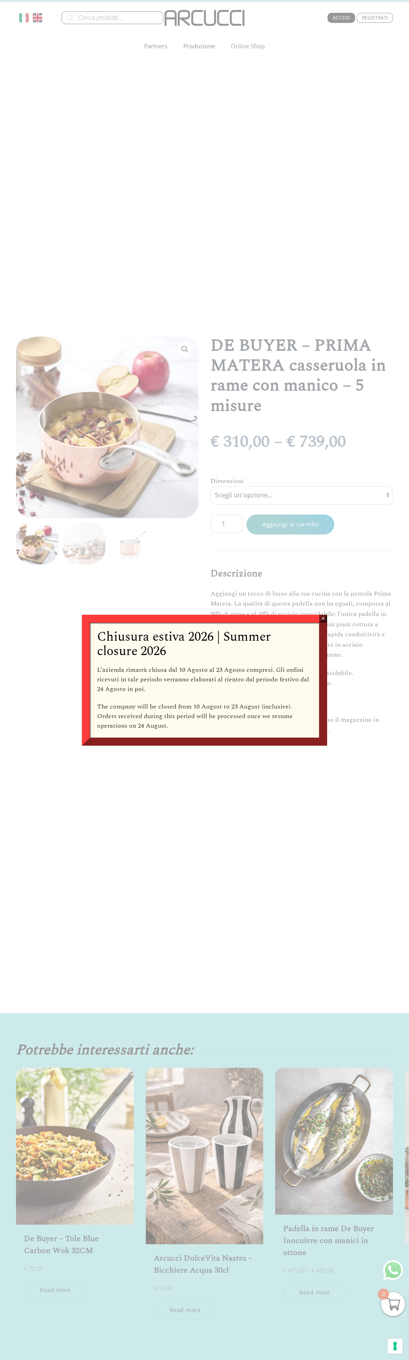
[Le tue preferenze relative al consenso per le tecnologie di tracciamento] (395, 1346)
